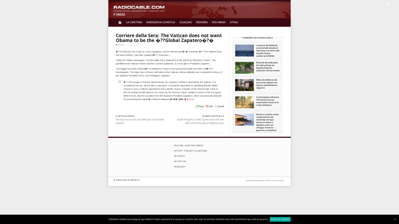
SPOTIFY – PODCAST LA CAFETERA (190, 151)
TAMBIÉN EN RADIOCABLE (257, 37)
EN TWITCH (179, 156)
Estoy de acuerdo (280, 219)
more (190, 99)
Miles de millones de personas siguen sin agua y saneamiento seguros (266, 83)
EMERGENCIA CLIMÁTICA (161, 22)
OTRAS (234, 22)
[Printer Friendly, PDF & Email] (210, 106)
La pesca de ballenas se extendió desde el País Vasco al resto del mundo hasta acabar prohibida (267, 50)
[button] (388, 4)
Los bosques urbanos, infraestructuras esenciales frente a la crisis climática (267, 101)
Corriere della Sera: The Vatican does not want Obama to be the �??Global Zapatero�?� (169, 37)
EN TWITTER (180, 161)
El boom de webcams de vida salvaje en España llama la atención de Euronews (268, 66)
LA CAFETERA (134, 22)
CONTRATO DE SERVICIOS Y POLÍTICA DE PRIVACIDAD (265, 180)
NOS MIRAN (218, 22)
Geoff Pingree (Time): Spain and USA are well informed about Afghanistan (200, 121)
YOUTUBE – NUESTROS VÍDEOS (188, 145)
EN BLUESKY (179, 167)
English (121, 45)
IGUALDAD (186, 22)
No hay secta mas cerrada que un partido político (140, 121)
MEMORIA (202, 22)
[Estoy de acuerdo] (395, 219)
